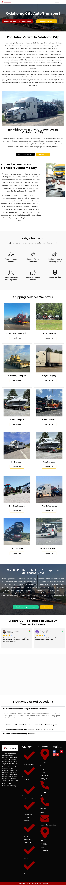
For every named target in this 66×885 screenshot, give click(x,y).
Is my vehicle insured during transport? (21, 734)
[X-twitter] (57, 751)
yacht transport (17, 419)
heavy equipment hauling (17, 333)
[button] (33, 709)
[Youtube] (57, 754)
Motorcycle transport (49, 548)
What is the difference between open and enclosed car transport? (32, 725)
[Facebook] (54, 751)
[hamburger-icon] (57, 1)
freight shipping (49, 375)
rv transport (16, 462)
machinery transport (17, 375)
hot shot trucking (17, 506)
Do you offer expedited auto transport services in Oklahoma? (30, 729)
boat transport (49, 462)
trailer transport (49, 419)
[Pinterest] (61, 751)
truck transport (49, 333)
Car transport (17, 548)
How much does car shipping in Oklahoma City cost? (26, 709)
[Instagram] (54, 754)
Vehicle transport (49, 506)
